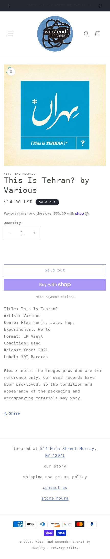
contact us (55, 487)
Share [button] (14, 413)
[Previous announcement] (9, 5)
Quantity (12, 223)
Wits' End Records (52, 541)
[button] (10, 33)
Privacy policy (65, 548)
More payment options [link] (55, 297)
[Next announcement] (100, 5)
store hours (55, 498)
